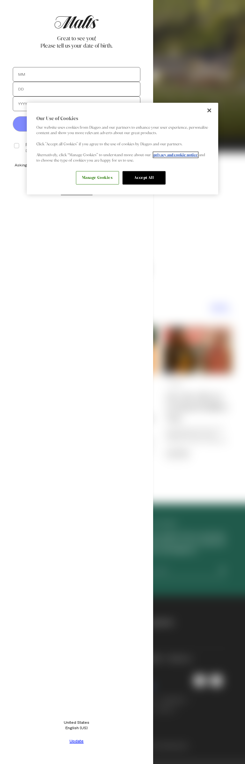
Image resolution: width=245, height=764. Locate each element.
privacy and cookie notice (175, 154)
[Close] (209, 110)
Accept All (144, 177)
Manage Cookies (97, 177)
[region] (122, 148)
